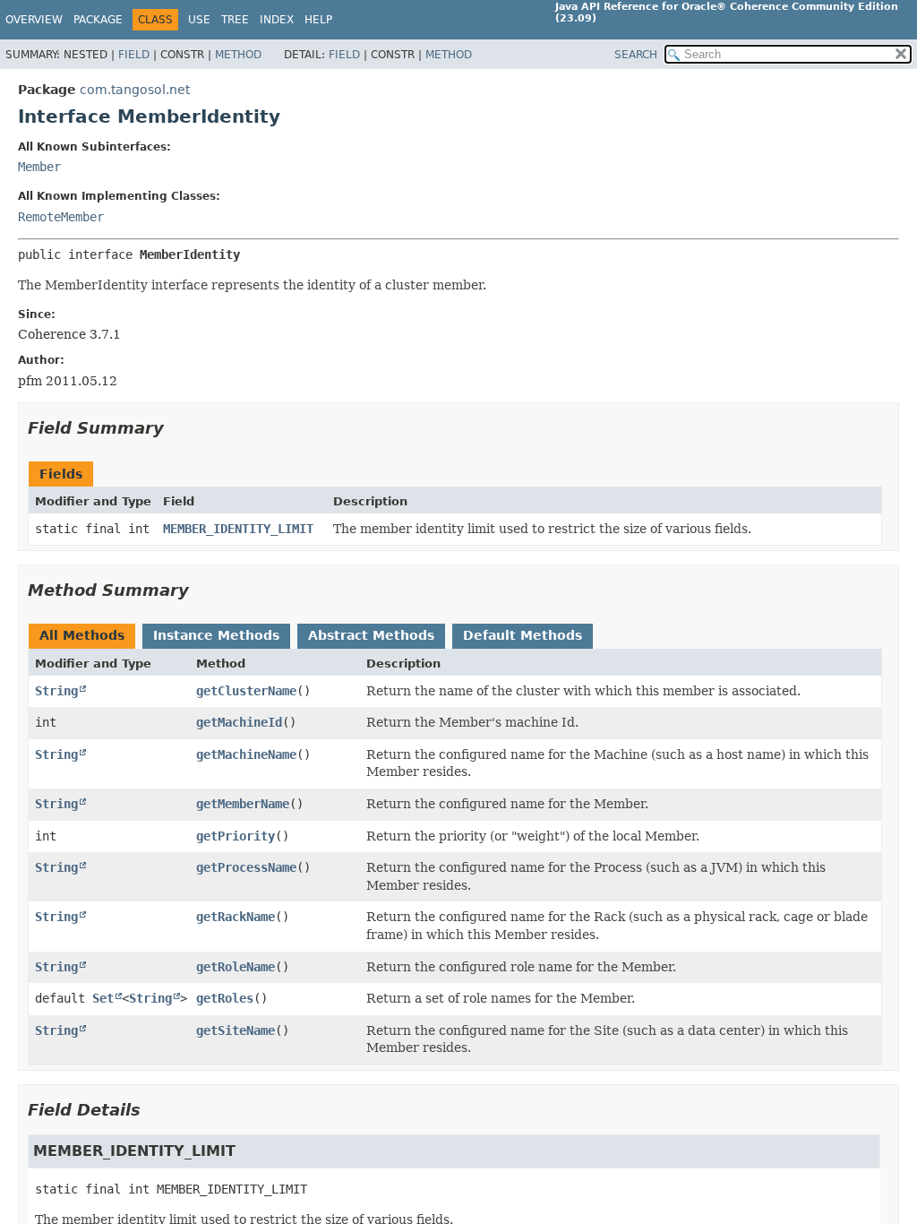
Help (318, 19)
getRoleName (235, 967)
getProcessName (246, 867)
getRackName (235, 916)
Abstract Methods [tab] (371, 635)
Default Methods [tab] (522, 635)
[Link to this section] (176, 427)
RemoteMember (61, 217)
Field (134, 54)
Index (277, 19)
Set (103, 998)
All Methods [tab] (81, 635)
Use (199, 19)
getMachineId (239, 722)
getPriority (235, 836)
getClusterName (246, 691)
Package (98, 19)
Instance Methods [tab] (216, 635)
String (56, 691)
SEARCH (635, 54)
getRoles (224, 998)
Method (238, 54)
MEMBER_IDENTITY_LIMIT (238, 528)
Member (39, 166)
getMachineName (246, 754)
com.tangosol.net (135, 89)
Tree (235, 19)
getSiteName (235, 1030)
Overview (34, 19)
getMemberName (242, 804)
